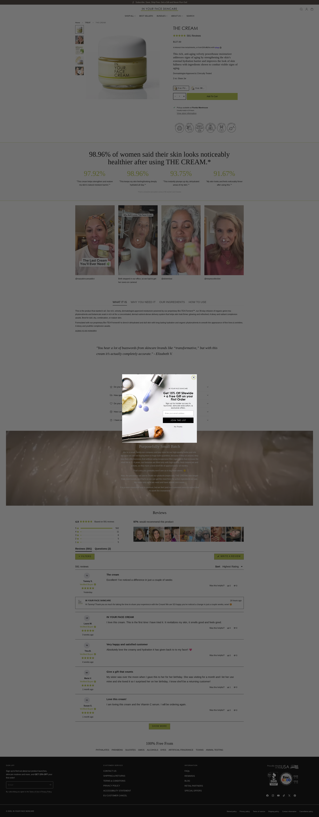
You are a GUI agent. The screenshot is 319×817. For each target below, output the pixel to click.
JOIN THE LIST (178, 420)
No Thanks (178, 427)
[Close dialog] (194, 377)
